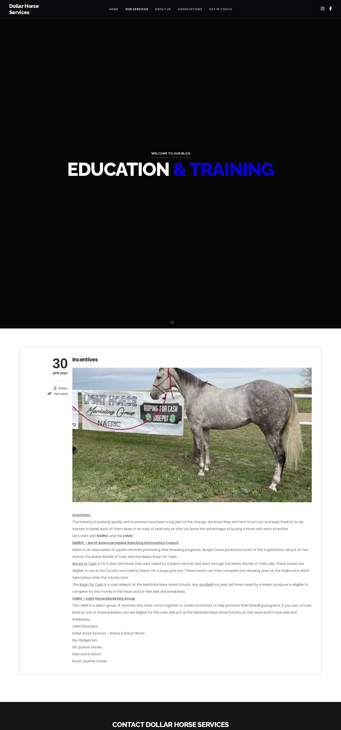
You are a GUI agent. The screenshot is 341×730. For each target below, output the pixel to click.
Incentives (85, 359)
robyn (63, 388)
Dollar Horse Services (24, 9)
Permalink (61, 394)
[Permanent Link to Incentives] (192, 435)
